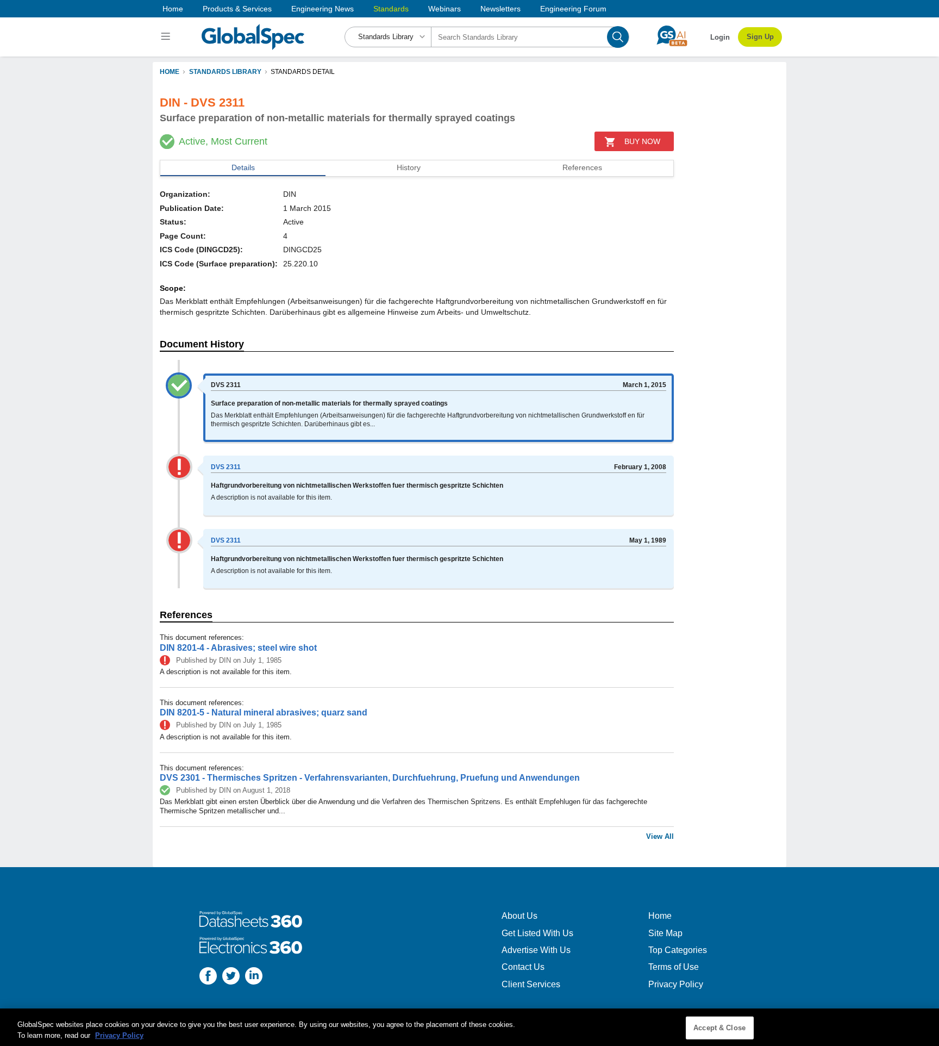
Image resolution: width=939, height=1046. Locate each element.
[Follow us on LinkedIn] (253, 977)
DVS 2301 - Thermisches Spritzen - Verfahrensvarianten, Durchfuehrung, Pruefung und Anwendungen (370, 777)
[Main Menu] (167, 37)
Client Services (531, 984)
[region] (469, 1027)
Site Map (665, 933)
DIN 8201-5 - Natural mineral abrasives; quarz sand (263, 712)
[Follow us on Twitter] (231, 977)
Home (172, 8)
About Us (519, 915)
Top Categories (677, 950)
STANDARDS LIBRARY (225, 72)
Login (720, 37)
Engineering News (322, 8)
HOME (169, 72)
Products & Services (237, 8)
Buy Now (642, 141)
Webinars (444, 8)
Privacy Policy (675, 984)
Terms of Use (673, 967)
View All (660, 836)
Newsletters (500, 8)
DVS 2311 (226, 467)
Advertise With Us (536, 950)
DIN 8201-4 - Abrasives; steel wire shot (238, 647)
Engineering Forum (573, 8)
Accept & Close (719, 1028)
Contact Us (523, 967)
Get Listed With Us (537, 933)
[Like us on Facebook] (208, 977)
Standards (391, 8)
